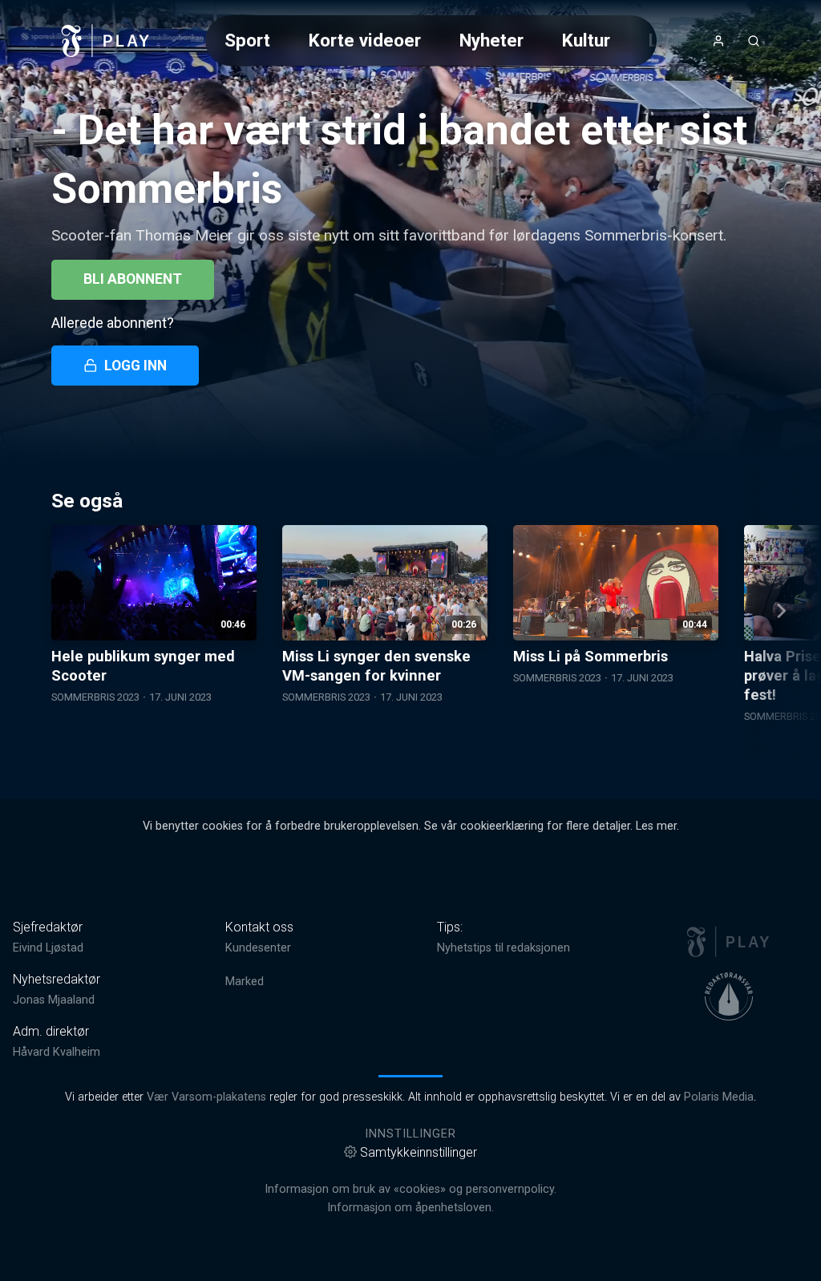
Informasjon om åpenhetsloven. (410, 1207)
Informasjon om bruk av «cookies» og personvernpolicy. (410, 1189)
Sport (247, 40)
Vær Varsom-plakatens (206, 1097)
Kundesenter (258, 948)
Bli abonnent (132, 279)
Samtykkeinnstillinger (418, 1152)
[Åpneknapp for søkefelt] (754, 41)
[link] (105, 41)
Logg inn (135, 366)
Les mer (656, 826)
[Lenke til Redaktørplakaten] (729, 996)
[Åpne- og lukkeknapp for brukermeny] (718, 41)
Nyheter (491, 40)
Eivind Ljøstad (48, 948)
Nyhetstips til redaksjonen (503, 948)
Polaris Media (719, 1097)
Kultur (586, 40)
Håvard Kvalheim (56, 1052)
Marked (244, 981)
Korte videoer (365, 40)
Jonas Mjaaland (54, 1000)
